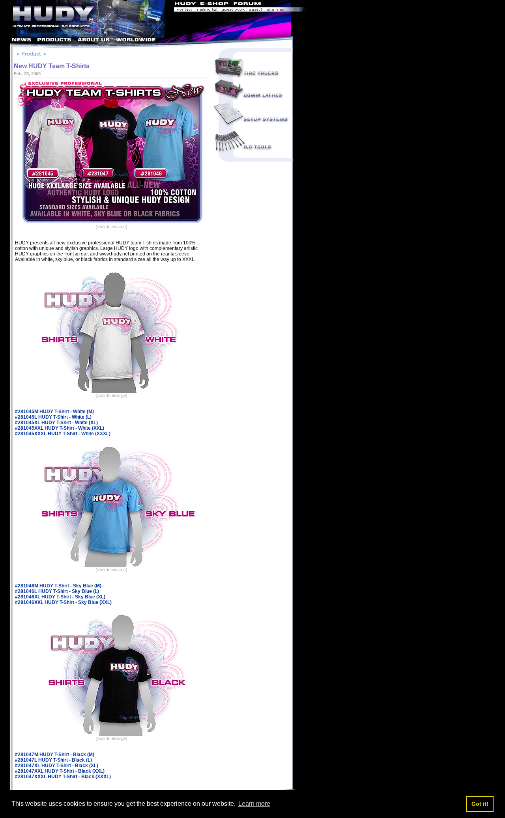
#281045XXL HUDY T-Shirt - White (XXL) (59, 428)
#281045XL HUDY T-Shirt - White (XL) (56, 422)
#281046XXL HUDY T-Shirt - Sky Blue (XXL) (63, 602)
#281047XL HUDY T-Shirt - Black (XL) (56, 765)
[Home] (87, 33)
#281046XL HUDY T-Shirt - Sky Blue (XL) (60, 597)
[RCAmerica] (284, 4)
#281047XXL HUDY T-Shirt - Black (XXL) (60, 771)
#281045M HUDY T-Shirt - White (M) (54, 411)
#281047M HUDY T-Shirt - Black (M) (54, 754)
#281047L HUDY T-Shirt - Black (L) (53, 760)
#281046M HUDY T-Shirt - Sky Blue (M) (58, 586)
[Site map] (285, 10)
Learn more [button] (254, 803)
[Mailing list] (206, 10)
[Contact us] (184, 10)
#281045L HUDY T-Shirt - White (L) (53, 417)
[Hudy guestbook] (233, 10)
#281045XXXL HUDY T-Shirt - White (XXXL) (62, 433)
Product (31, 54)
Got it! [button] (479, 804)
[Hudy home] (186, 4)
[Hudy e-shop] (214, 4)
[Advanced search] (256, 10)
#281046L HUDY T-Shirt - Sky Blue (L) (57, 591)
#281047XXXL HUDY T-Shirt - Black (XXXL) (63, 776)
